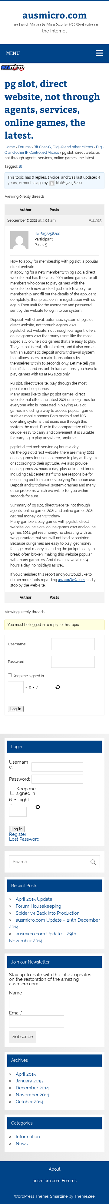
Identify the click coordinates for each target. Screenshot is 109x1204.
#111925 (95, 220)
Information (28, 1136)
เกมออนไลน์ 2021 (71, 580)
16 (20, 166)
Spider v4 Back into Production (48, 913)
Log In (15, 709)
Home (10, 147)
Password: (16, 662)
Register (17, 834)
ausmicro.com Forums (55, 1181)
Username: (17, 644)
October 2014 (29, 1102)
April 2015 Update (34, 899)
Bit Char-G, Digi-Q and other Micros (63, 147)
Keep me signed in (28, 676)
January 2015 (29, 1081)
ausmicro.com (54, 14)
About (55, 1169)
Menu (13, 53)
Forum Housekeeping (38, 906)
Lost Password (24, 839)
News (22, 1143)
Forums (24, 147)
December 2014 (32, 1088)
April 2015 (26, 1074)
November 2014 (32, 1095)
